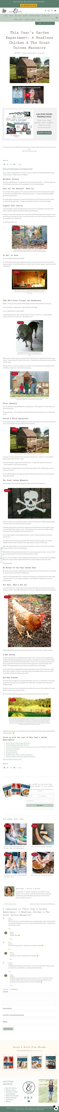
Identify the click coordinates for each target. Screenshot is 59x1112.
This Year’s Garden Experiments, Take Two (17, 745)
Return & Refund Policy (31, 1109)
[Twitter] (10, 164)
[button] (44, 132)
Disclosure (22, 1109)
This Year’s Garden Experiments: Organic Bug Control (20, 756)
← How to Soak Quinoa (9, 904)
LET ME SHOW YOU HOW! (28, 5)
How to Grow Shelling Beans (41, 875)
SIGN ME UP (40, 805)
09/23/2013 (12, 976)
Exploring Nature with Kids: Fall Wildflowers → (43, 904)
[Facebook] (4, 164)
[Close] (57, 4)
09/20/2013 (12, 933)
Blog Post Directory (11, 1088)
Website (5, 1022)
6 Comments (41, 53)
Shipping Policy (40, 1109)
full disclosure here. (31, 151)
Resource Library (37, 1050)
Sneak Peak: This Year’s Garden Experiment (18, 743)
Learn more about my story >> (24, 897)
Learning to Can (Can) (12, 752)
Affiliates (8, 1101)
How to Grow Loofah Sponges (41, 846)
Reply (9, 928)
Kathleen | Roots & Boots (29, 53)
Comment (5, 991)
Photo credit (29, 293)
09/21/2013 (10, 964)
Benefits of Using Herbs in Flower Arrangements (19, 754)
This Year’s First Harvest (12, 749)
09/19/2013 (10, 919)
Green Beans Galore (11, 751)
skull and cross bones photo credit (12, 759)
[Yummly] (14, 164)
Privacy (16, 1109)
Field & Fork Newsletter (12, 1096)
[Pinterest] (7, 164)
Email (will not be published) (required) (13, 1015)
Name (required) (7, 1008)
